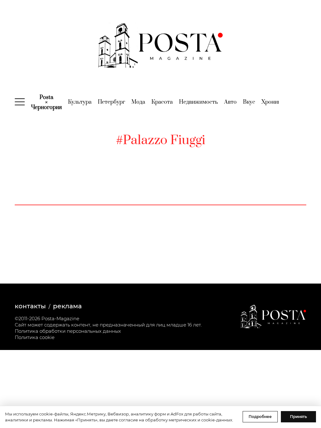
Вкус (249, 102)
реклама (67, 306)
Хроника (272, 102)
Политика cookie (35, 337)
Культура (80, 102)
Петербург (111, 102)
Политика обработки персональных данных (68, 331)
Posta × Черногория (46, 102)
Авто (230, 102)
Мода (138, 102)
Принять (298, 416)
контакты (30, 306)
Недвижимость (198, 102)
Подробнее (260, 416)
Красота (162, 102)
